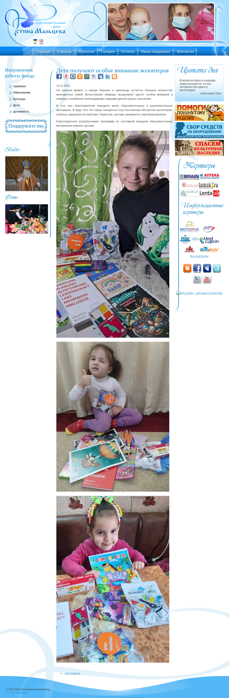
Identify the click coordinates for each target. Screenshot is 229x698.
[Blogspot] (187, 268)
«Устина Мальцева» (17, 692)
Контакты (185, 51)
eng (41, 43)
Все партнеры (199, 256)
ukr (35, 43)
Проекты (86, 51)
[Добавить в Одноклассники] (80, 76)
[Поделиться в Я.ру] (66, 76)
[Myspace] (207, 268)
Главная (43, 51)
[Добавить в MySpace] (100, 76)
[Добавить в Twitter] (107, 76)
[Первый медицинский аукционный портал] (209, 243)
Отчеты (127, 51)
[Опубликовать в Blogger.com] (114, 76)
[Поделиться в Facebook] (59, 76)
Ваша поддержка (155, 51)
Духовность (21, 111)
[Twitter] (216, 268)
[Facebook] (197, 268)
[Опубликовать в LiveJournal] (93, 76)
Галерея (107, 51)
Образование (22, 92)
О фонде (64, 51)
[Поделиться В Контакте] (73, 76)
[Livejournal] (197, 279)
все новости (72, 673)
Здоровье (19, 86)
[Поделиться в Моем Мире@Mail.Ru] (86, 76)
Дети (16, 105)
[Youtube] (207, 279)
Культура (19, 99)
